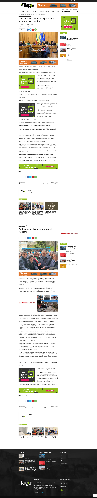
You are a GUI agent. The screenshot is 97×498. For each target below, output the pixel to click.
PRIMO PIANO (29, 16)
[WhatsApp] (35, 29)
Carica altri (69, 59)
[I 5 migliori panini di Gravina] (63, 55)
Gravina (23, 171)
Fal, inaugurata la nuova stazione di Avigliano (27, 183)
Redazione (22, 26)
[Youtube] (74, 0)
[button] (77, 11)
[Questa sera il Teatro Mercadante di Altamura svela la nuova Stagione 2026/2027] (51, 206)
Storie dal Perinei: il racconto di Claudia (50, 183)
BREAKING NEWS (23, 14)
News (19, 209)
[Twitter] (30, 29)
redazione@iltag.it (41, 492)
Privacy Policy (63, 486)
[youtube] (31, 192)
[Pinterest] (33, 29)
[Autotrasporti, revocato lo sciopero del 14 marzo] (63, 50)
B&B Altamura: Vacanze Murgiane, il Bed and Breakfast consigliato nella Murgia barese (31, 456)
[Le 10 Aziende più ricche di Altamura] (63, 44)
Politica (25, 16)
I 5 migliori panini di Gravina (71, 54)
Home (19, 14)
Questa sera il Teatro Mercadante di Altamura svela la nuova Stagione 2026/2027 (51, 212)
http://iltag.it (29, 190)
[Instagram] (73, 0)
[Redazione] (19, 26)
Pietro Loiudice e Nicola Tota (27, 496)
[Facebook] (71, 0)
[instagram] (29, 192)
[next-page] (21, 217)
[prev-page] (19, 217)
